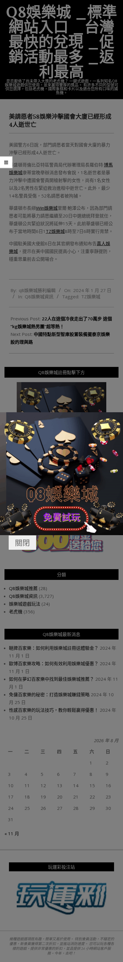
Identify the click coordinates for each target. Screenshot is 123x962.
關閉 (22, 543)
